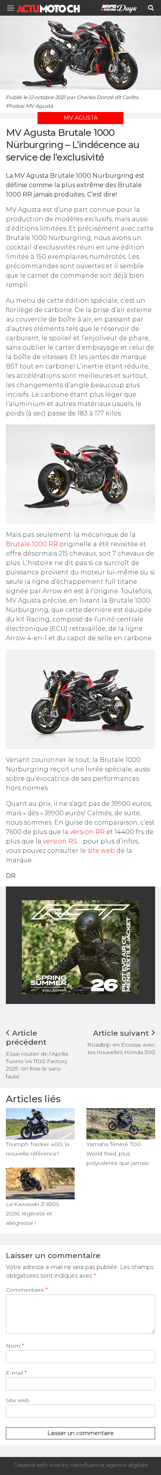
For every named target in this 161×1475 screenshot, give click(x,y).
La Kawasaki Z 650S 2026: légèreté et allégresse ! (32, 1213)
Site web (18, 1400)
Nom (15, 1345)
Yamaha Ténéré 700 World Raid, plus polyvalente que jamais (117, 1153)
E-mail (16, 1372)
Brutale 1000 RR (32, 544)
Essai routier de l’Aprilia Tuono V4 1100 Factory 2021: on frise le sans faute (37, 1065)
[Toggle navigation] (13, 8)
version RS (60, 841)
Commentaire (27, 1289)
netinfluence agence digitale (109, 1464)
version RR (87, 832)
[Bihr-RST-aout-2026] (80, 946)
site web (101, 850)
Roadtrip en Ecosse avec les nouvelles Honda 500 (121, 1048)
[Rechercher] (151, 8)
